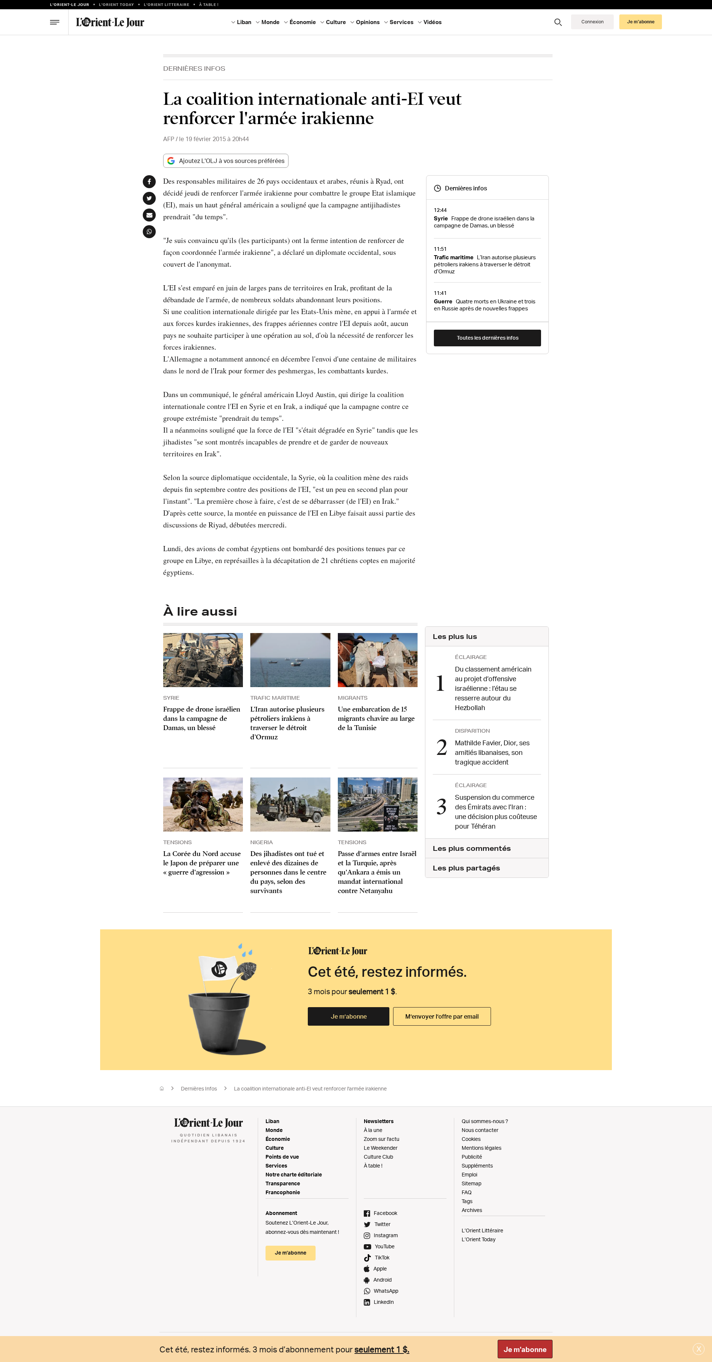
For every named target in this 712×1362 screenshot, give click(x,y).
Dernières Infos (194, 68)
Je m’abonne (349, 1016)
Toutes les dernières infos (487, 337)
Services (276, 1165)
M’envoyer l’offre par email (442, 1016)
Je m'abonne (525, 1349)
